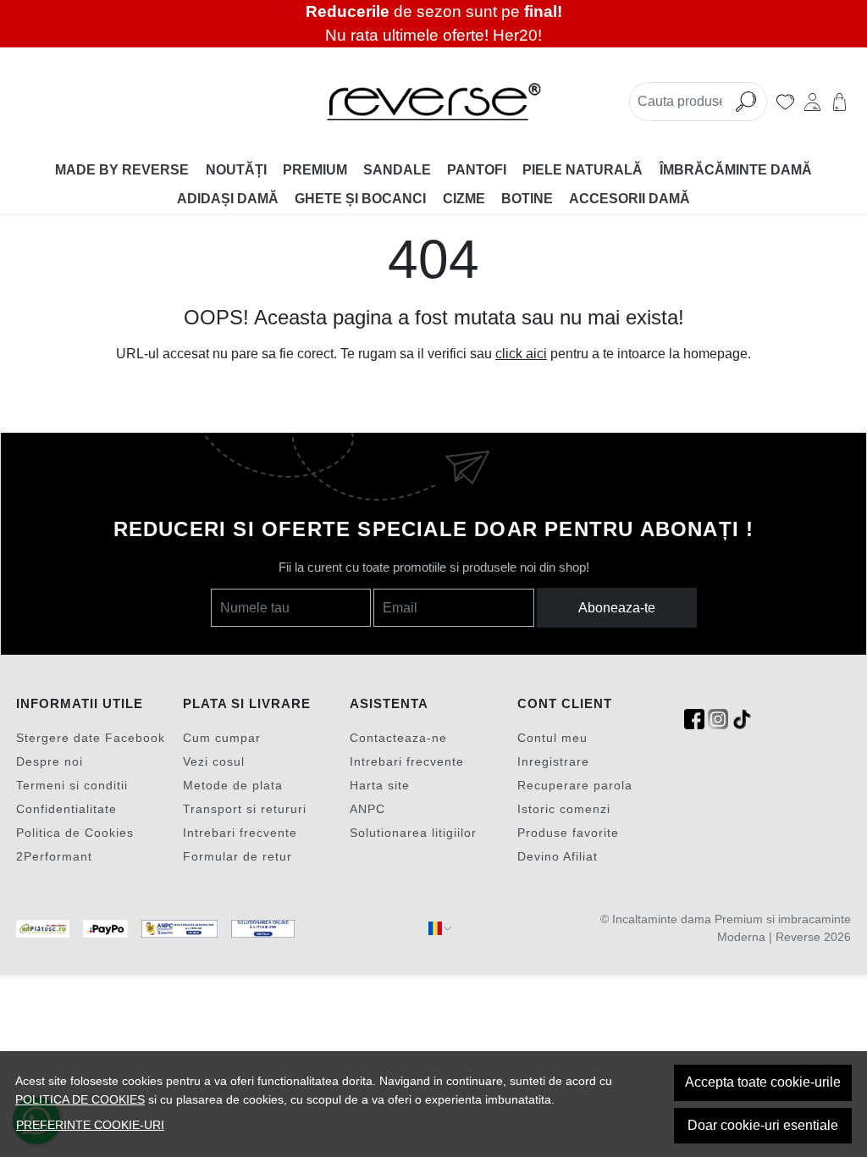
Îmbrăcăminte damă (736, 170)
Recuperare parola (574, 785)
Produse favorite (568, 832)
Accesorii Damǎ (629, 198)
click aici (521, 353)
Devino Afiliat (557, 856)
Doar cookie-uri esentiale (763, 1125)
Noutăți (236, 170)
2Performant (54, 856)
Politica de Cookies (75, 832)
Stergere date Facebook (90, 738)
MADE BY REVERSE (122, 170)
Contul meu (552, 738)
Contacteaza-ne (398, 738)
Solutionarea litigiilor (413, 832)
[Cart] (839, 101)
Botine (527, 198)
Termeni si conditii (72, 785)
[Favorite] (785, 101)
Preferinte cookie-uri (90, 1125)
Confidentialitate (66, 809)
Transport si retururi (244, 809)
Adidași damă (228, 198)
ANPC (367, 809)
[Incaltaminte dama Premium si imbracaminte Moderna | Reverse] (433, 101)
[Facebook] (694, 719)
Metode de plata (233, 785)
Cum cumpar (222, 738)
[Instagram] (718, 719)
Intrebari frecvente (240, 832)
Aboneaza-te (616, 608)
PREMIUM (315, 170)
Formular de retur (237, 856)
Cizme (464, 198)
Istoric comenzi (563, 809)
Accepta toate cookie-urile (763, 1082)
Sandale (397, 170)
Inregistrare (553, 761)
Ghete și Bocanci (360, 198)
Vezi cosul (214, 761)
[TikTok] (742, 719)
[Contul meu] (812, 101)
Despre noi (49, 761)
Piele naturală (582, 170)
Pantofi (476, 170)
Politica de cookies (80, 1099)
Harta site (380, 785)
